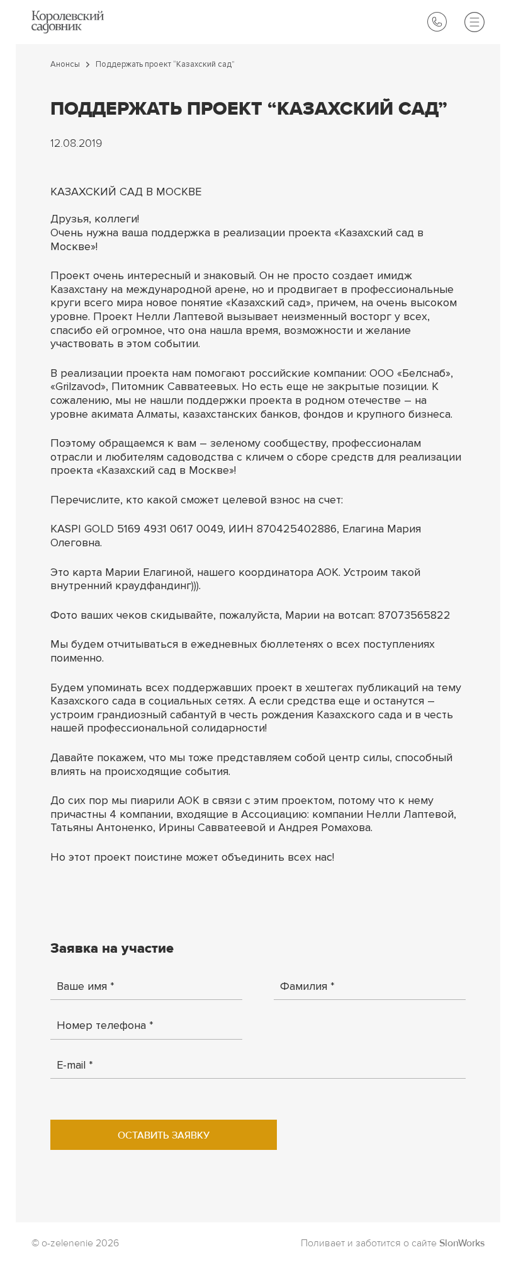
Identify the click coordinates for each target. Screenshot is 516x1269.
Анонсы (65, 64)
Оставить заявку (164, 1136)
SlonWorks (462, 1244)
